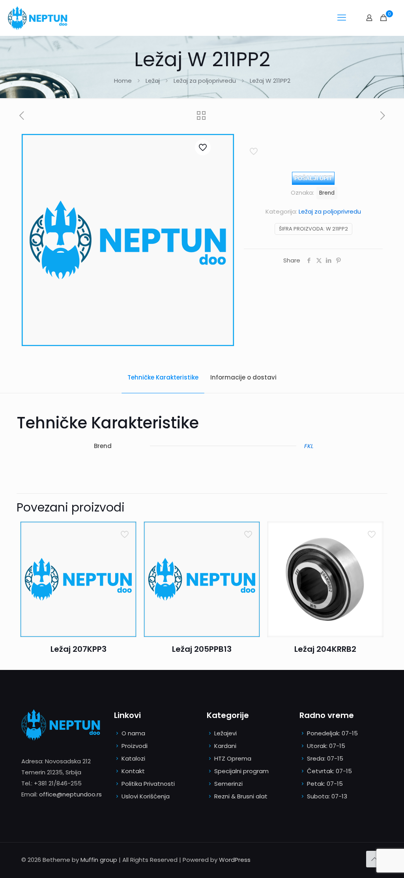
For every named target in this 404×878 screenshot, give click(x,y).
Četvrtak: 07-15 (329, 771)
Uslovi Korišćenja (146, 796)
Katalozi (133, 758)
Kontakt (133, 771)
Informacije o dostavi (243, 377)
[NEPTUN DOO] (39, 17)
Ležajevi (225, 733)
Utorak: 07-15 (326, 746)
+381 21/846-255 (58, 783)
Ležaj (153, 80)
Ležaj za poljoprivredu (205, 80)
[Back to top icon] (374, 859)
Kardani (225, 746)
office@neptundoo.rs (70, 794)
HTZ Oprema (232, 758)
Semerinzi (228, 783)
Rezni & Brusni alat (240, 796)
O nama (133, 733)
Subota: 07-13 (327, 796)
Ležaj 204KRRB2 (325, 649)
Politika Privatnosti (148, 783)
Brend (327, 193)
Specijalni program (241, 771)
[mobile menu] (341, 17)
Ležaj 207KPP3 (78, 649)
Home (123, 80)
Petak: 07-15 (325, 783)
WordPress (235, 860)
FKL (308, 446)
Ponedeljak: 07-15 (332, 733)
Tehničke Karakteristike (162, 377)
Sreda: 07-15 (325, 758)
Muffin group (98, 860)
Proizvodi (135, 746)
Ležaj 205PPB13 (202, 649)
